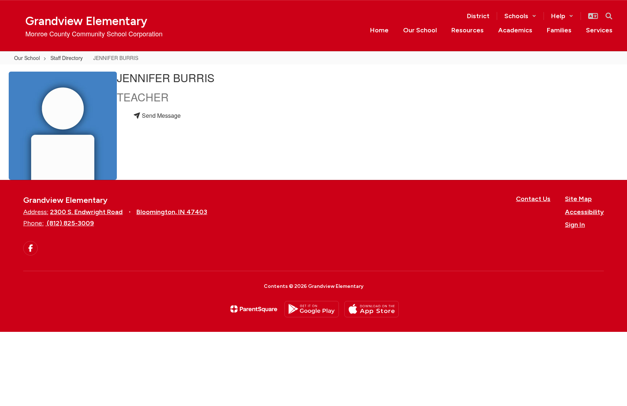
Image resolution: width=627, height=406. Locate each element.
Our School (27, 57)
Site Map (578, 199)
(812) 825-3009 (70, 223)
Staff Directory (66, 57)
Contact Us (533, 199)
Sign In (575, 225)
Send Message (160, 115)
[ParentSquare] (254, 309)
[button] (520, 16)
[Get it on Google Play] (311, 309)
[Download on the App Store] (371, 309)
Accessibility (584, 212)
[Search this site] (608, 16)
